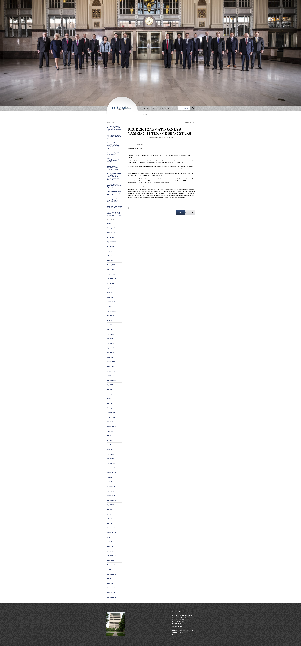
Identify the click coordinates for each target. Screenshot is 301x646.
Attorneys (146, 108)
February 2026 (111, 228)
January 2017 (110, 546)
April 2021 (109, 398)
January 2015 (110, 583)
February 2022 (111, 362)
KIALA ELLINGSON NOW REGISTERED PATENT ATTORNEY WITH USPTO (113, 168)
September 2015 (111, 574)
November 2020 (111, 417)
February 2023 (111, 334)
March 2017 (110, 542)
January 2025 (110, 269)
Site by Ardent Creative (185, 635)
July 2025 (109, 251)
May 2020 (109, 445)
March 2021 (110, 403)
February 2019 (111, 486)
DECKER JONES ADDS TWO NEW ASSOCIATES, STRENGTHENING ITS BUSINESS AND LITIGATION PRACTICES (114, 176)
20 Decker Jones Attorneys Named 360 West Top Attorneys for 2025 (114, 200)
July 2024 (109, 288)
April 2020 (109, 449)
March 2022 (110, 357)
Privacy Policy (183, 632)
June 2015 (109, 578)
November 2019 (111, 468)
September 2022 (111, 348)
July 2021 (109, 389)
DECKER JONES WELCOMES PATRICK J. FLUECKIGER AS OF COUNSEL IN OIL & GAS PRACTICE (114, 214)
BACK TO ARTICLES (190, 122)
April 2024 (109, 292)
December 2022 (111, 343)
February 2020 (111, 454)
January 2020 (110, 458)
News (145, 115)
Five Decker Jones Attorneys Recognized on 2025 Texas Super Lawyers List (114, 185)
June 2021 (109, 394)
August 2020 (110, 431)
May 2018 (109, 518)
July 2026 (109, 223)
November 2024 (111, 274)
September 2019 (111, 472)
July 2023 (109, 320)
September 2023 (111, 311)
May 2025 (109, 255)
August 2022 (110, 352)
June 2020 (109, 440)
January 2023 (110, 338)
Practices (155, 108)
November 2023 (111, 302)
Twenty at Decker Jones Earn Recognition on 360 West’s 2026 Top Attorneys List (114, 128)
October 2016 (110, 551)
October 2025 (110, 237)
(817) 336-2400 (184, 108)
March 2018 (110, 523)
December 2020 (111, 412)
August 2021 (110, 385)
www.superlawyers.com (152, 186)
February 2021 (111, 408)
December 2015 (111, 565)
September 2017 (111, 532)
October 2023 (110, 306)
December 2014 (111, 588)
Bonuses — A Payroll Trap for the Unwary (113, 153)
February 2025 (111, 265)
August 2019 (110, 477)
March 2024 (110, 297)
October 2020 (110, 422)
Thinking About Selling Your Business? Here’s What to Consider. (114, 160)
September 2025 (111, 242)
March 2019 (110, 482)
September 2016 (111, 555)
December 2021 (111, 371)
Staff (162, 108)
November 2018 (111, 495)
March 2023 (110, 329)
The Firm (168, 108)
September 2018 (111, 500)
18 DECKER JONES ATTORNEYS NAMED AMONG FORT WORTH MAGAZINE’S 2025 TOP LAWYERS (113, 145)
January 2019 (110, 491)
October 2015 (110, 569)
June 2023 (109, 325)
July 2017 (109, 537)
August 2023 (110, 315)
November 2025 (111, 232)
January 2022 (110, 366)
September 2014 (111, 597)
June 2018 (109, 514)
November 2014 (111, 592)
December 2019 (111, 463)
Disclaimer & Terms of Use (186, 630)
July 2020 (109, 435)
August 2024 (110, 283)
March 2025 (110, 260)
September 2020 (111, 426)
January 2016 (110, 560)
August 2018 (110, 505)
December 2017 (111, 528)
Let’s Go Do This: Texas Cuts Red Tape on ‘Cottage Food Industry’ (114, 137)
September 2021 (111, 380)
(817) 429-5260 (180, 621)
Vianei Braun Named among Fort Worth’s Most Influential (114, 207)
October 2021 (110, 375)
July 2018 (109, 509)
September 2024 (111, 278)
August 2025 (110, 246)
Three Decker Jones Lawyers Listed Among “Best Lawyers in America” (114, 193)
